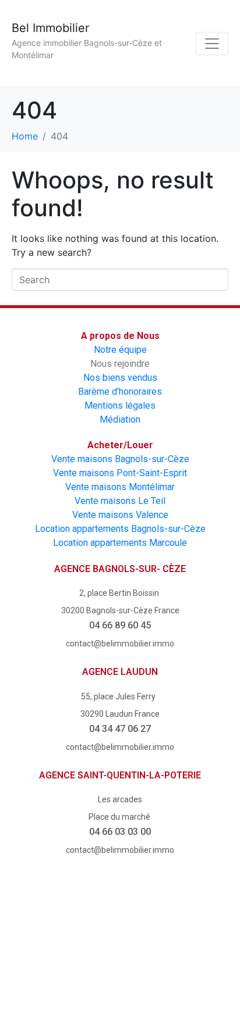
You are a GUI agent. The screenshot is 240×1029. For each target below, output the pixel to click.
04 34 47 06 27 (120, 728)
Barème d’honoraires (120, 391)
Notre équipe (120, 349)
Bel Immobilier (50, 28)
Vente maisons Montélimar (120, 486)
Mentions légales (120, 405)
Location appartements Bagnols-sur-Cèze (120, 528)
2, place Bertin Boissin (120, 593)
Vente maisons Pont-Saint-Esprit (120, 472)
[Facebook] (54, 927)
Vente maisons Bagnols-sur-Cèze (120, 459)
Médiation (120, 419)
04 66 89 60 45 (120, 625)
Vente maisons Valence (120, 514)
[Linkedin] (120, 982)
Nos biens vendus (120, 377)
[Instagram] (186, 927)
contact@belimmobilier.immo (120, 643)
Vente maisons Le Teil (120, 500)
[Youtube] (120, 927)
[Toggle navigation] (212, 43)
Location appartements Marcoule (120, 542)
